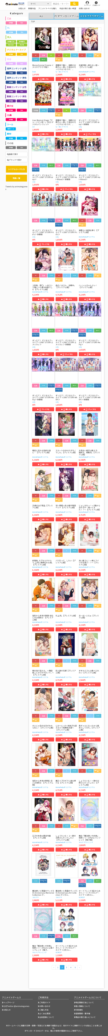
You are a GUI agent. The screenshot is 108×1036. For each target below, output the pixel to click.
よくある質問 (44, 1013)
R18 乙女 (11, 45)
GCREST (82, 897)
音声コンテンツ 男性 (16, 77)
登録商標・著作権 (82, 1013)
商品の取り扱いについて (85, 1017)
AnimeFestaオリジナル (87, 72)
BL (8, 27)
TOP (33, 21)
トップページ (8, 1002)
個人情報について (82, 1006)
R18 (22, 23)
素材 (9, 133)
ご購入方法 (43, 1009)
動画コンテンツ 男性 (16, 96)
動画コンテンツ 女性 (16, 87)
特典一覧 (16, 178)
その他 (10, 143)
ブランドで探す (15, 160)
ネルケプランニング (86, 842)
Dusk (34, 72)
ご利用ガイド (44, 1002)
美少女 (10, 105)
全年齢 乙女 (11, 41)
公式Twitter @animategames (16, 1006)
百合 (9, 59)
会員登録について (46, 1017)
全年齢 (11, 23)
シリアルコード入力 (16, 169)
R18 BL (22, 45)
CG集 (9, 115)
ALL (41, 16)
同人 (9, 37)
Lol (33, 127)
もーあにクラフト (62, 72)
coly (80, 127)
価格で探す (13, 154)
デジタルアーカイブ (16, 49)
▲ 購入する (43, 79)
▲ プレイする (90, 134)
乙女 (9, 18)
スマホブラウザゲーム (91, 16)
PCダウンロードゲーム (66, 16)
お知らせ (7, 1009)
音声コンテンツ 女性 (16, 68)
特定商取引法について (84, 1002)
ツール (10, 124)
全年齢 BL (22, 41)
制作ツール (11, 129)
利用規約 (79, 1009)
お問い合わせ (44, 1006)
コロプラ (35, 897)
